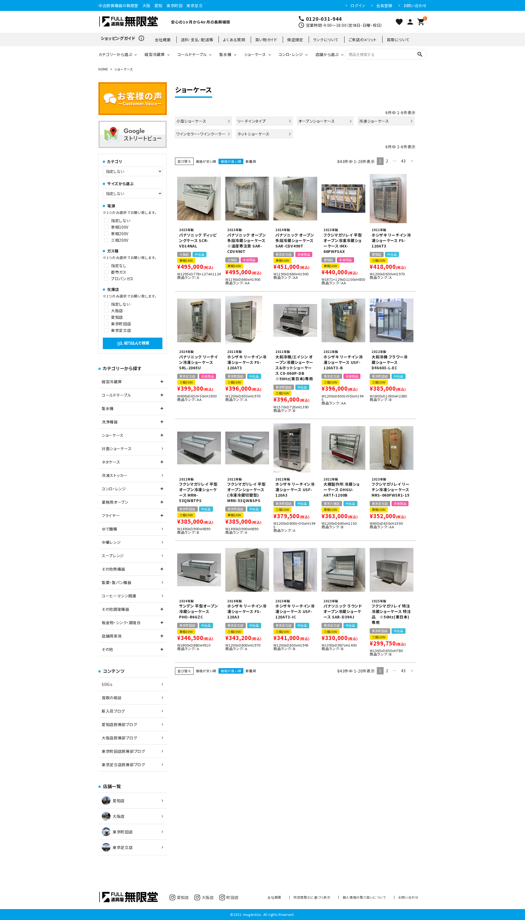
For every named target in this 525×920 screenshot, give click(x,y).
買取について (398, 39)
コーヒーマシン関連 (119, 595)
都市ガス (119, 272)
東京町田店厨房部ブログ (123, 751)
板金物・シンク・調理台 (121, 622)
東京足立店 (121, 330)
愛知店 (117, 317)
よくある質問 (234, 39)
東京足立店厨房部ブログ (123, 764)
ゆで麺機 (109, 529)
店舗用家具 (112, 636)
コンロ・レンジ (291, 54)
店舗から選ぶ (327, 54)
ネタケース (111, 462)
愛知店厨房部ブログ (119, 724)
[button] (412, 161)
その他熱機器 (113, 569)
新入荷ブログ (113, 711)
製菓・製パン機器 (117, 582)
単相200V (120, 233)
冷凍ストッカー (115, 475)
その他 (107, 649)
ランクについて (326, 39)
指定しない (120, 220)
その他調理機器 (115, 609)
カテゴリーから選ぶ (115, 54)
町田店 (232, 897)
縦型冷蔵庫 (155, 54)
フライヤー (111, 515)
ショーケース (255, 54)
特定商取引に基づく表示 (312, 897)
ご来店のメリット (363, 39)
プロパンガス (122, 278)
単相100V (120, 227)
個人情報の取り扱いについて (364, 897)
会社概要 (163, 39)
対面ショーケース (117, 448)
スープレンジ (113, 555)
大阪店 (117, 310)
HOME (103, 69)
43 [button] (403, 161)
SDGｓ (107, 684)
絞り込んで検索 (133, 343)
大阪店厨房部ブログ (119, 738)
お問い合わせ (415, 5)
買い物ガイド (266, 39)
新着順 (251, 161)
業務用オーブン (115, 502)
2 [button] (387, 161)
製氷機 (225, 54)
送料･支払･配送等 (197, 39)
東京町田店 (121, 323)
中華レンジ (111, 542)
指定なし (119, 265)
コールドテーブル (192, 54)
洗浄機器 (110, 421)
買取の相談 (112, 697)
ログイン (358, 5)
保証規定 (295, 39)
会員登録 (384, 5)
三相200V (120, 240)
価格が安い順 (206, 161)
